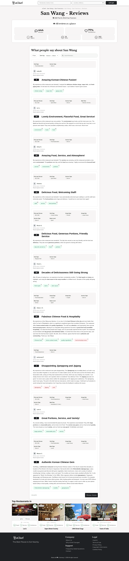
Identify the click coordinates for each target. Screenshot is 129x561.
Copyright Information (100, 547)
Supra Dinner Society (51, 529)
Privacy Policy (97, 545)
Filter (34, 55)
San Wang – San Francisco (55, 8)
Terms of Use (97, 542)
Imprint (95, 540)
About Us (69, 540)
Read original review (38, 75)
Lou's (25, 529)
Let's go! (111, 3)
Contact (68, 551)
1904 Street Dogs (77, 529)
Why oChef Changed (73, 542)
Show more (91, 495)
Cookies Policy (97, 549)
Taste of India (104, 529)
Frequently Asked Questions (75, 549)
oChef (44, 8)
